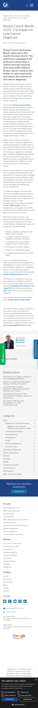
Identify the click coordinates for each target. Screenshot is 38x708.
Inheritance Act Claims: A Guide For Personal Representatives (17, 378)
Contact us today (36, 350)
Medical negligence (10, 528)
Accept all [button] (10, 699)
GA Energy (7, 558)
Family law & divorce (11, 508)
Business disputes (10, 552)
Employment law (9, 523)
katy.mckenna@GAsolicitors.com (17, 325)
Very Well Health (12, 205)
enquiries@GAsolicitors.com (15, 274)
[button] (19, 705)
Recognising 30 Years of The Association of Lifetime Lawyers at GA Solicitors (17, 396)
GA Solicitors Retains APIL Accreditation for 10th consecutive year (14, 403)
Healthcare (7, 567)
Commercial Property (14, 431)
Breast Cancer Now (21, 105)
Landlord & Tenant (10, 465)
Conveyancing (11, 434)
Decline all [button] (27, 699)
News (11, 16)
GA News (7, 459)
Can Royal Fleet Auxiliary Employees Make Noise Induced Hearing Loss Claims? (16, 389)
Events (6, 588)
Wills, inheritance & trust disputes (16, 520)
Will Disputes (8, 471)
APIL (5, 291)
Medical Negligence (16, 43)
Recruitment (8, 582)
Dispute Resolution (11, 453)
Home (5, 16)
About (5, 576)
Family (7, 441)
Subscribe (19, 491)
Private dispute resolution (13, 534)
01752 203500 (11, 612)
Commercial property (11, 546)
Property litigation (10, 531)
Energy (6, 456)
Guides (6, 462)
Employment (10, 437)
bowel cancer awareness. (19, 300)
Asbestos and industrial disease (15, 526)
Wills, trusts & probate (11, 511)
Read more (26, 688)
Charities (6, 564)
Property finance (9, 561)
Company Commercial (12, 450)
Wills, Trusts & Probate (12, 474)
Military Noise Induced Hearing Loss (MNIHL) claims (19, 427)
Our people (7, 579)
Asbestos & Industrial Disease (17, 423)
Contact (6, 591)
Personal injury (8, 517)
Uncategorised (9, 468)
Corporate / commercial (12, 543)
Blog (5, 43)
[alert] (19, 693)
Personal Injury (11, 447)
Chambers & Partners (20, 286)
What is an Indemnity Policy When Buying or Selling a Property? (17, 383)
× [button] (35, 680)
